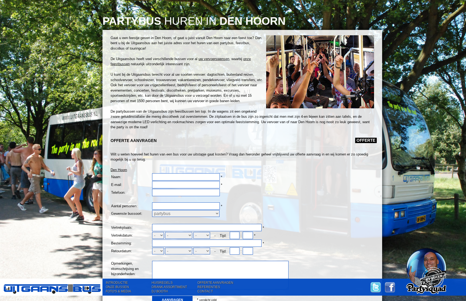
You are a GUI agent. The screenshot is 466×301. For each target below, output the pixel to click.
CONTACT (205, 291)
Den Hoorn (119, 170)
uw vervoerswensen (213, 59)
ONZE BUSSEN (117, 287)
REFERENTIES (208, 287)
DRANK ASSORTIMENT (169, 287)
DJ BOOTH (160, 291)
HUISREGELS (162, 283)
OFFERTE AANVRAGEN (215, 283)
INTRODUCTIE (117, 283)
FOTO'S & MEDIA (118, 291)
